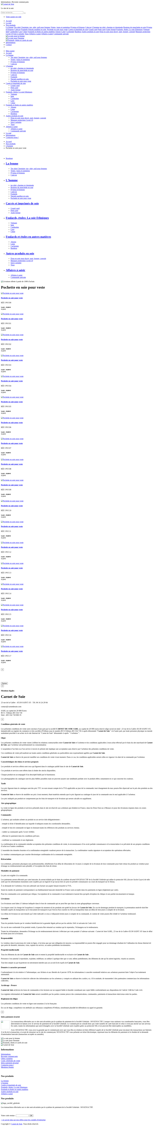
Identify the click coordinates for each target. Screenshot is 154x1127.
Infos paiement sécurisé (10, 1063)
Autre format (111, 29)
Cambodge (14, 32)
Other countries (7, 1059)
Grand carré (93, 29)
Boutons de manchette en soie (134, 27)
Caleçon (88, 27)
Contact (9, 45)
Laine (63, 32)
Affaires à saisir (35, 34)
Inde (7, 32)
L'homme (95, 27)
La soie (8, 23)
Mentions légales (7, 1067)
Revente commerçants (9, 1056)
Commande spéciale (61, 34)
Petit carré (102, 29)
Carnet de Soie (16, 1124)
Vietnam (146, 29)
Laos (20, 32)
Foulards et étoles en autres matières (41, 32)
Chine (25, 32)
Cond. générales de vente (10, 1061)
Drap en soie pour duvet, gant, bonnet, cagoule (117, 32)
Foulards (24, 29)
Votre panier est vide (13, 17)
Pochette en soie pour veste (57, 29)
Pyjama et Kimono (78, 27)
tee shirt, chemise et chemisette (111, 27)
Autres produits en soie (90, 32)
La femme (9, 27)
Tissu (27, 34)
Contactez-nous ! (12, 137)
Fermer (4, 683)
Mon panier (10, 51)
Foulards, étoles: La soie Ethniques (129, 29)
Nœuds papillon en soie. (37, 29)
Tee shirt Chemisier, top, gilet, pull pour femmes (32, 27)
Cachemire (70, 32)
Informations (10, 42)
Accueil (9, 21)
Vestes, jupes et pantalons (60, 27)
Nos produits (11, 25)
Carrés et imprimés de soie (78, 29)
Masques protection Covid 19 (22, 120)
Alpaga (58, 32)
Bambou (78, 32)
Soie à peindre (18, 34)
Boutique (9, 158)
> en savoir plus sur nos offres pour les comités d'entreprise (23, 1120)
